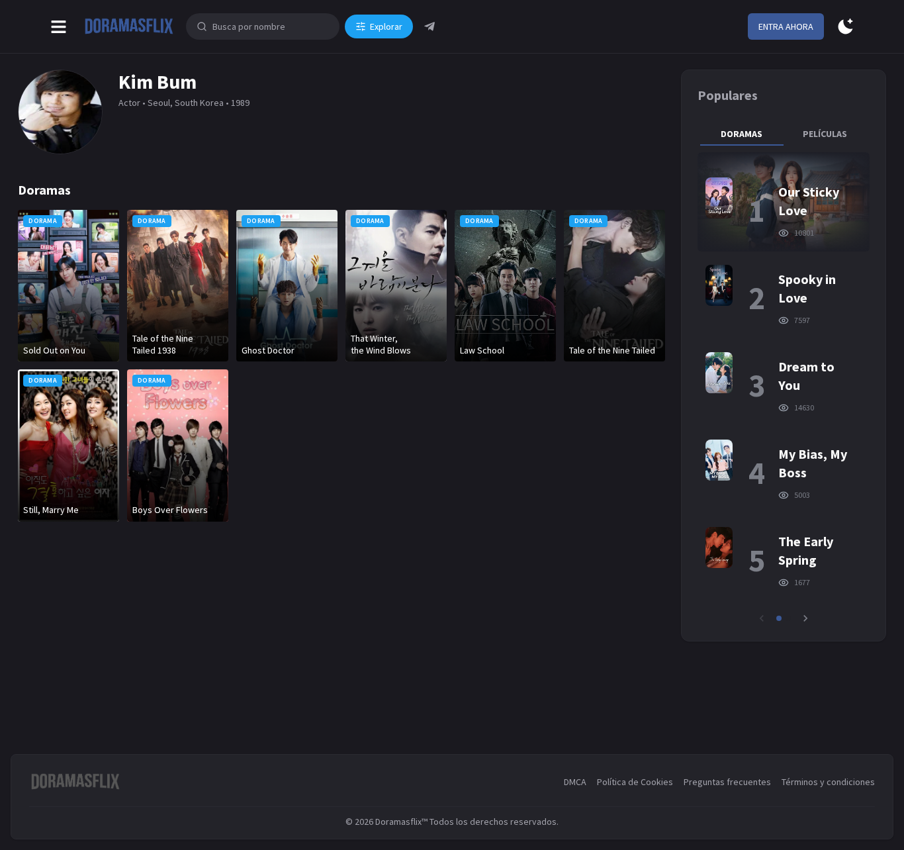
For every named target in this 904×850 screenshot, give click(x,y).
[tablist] (784, 133)
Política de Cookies (635, 782)
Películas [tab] (825, 134)
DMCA (575, 782)
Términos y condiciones (828, 782)
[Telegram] (429, 26)
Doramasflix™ (401, 821)
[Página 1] (779, 618)
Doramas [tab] (741, 134)
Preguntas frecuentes (727, 782)
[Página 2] (788, 618)
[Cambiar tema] (845, 26)
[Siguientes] (805, 618)
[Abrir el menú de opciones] (58, 26)
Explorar (386, 26)
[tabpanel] (784, 388)
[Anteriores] (761, 618)
